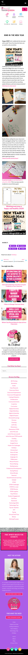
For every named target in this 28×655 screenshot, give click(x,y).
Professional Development (14, 468)
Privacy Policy (14, 643)
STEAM (14, 480)
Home (14, 636)
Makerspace (14, 459)
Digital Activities (14, 24)
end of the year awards (14, 434)
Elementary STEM (14, 429)
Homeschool (14, 450)
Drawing (14, 422)
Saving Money (14, 471)
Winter (14, 517)
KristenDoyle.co (20, 653)
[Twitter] (12, 649)
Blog (14, 641)
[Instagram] (8, 649)
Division (14, 420)
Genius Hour (14, 441)
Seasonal (14, 475)
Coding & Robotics (14, 17)
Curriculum (14, 406)
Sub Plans (14, 498)
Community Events (14, 401)
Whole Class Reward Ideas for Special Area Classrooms (14, 323)
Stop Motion (14, 494)
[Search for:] (14, 371)
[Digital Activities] (14, 21)
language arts (14, 457)
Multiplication (14, 466)
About (14, 638)
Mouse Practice (14, 461)
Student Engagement (14, 496)
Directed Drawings (14, 418)
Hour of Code (14, 452)
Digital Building (14, 411)
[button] (25, 3)
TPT (14, 510)
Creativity (14, 404)
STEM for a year (14, 487)
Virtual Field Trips (14, 514)
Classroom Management (14, 395)
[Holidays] (20, 21)
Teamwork (14, 500)
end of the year (14, 431)
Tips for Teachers (14, 507)
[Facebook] (16, 649)
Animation (14, 383)
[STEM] (7, 14)
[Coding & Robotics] (14, 14)
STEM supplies (14, 491)
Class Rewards (14, 388)
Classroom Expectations (14, 392)
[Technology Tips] (7, 21)
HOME (3, 4)
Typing (14, 512)
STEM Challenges (14, 484)
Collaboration (14, 399)
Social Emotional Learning (14, 477)
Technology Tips (7, 24)
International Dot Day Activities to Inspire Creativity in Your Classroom (14, 285)
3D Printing (14, 381)
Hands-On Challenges (14, 445)
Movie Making (20, 16)
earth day (14, 424)
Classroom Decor (14, 390)
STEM (7, 16)
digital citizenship (14, 413)
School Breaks (14, 473)
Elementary (14, 427)
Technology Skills (14, 503)
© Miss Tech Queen (8, 653)
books (14, 385)
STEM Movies (14, 489)
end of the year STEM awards (14, 436)
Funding (14, 438)
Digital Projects (14, 415)
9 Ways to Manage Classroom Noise (14, 304)
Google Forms (14, 443)
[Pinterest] (19, 649)
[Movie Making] (20, 14)
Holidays (20, 24)
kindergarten (14, 454)
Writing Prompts (14, 519)
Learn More (14, 359)
